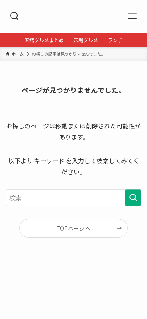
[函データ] (73, 16)
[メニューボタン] (132, 16)
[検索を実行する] (133, 197)
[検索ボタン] (14, 16)
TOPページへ (73, 228)
